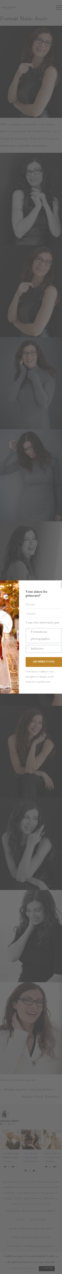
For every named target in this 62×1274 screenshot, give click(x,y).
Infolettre (37, 648)
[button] (44, 636)
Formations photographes (40, 636)
